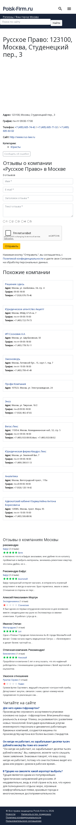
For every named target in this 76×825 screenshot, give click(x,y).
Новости (10, 814)
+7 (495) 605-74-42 (25, 127)
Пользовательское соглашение (24, 820)
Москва (34, 17)
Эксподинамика (11, 601)
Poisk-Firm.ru (18, 8)
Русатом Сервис (10, 679)
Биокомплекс (9, 653)
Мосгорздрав (9, 627)
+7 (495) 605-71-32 (47, 127)
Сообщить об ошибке (16, 153)
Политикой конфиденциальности (23, 258)
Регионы (8, 17)
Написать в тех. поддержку (36, 814)
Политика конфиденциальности (23, 817)
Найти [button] (56, 23)
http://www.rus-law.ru (22, 137)
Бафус (6, 548)
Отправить (11, 246)
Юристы (16, 147)
